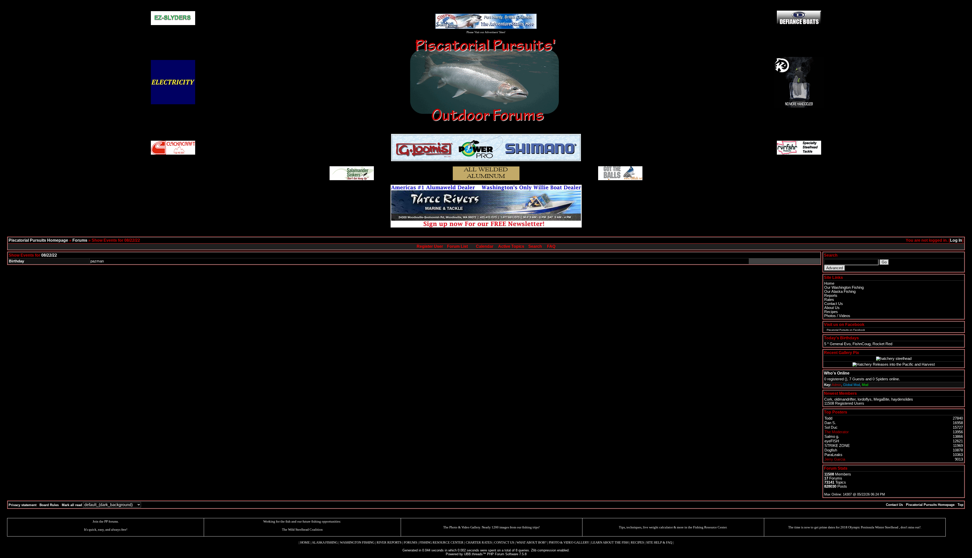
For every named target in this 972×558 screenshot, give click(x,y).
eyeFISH (831, 441)
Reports (830, 296)
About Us (832, 308)
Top (960, 505)
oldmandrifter (845, 399)
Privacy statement (22, 505)
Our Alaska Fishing (840, 292)
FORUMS (410, 542)
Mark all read (72, 505)
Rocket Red (882, 344)
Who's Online (836, 373)
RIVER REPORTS (388, 542)
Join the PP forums (105, 521)
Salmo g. (831, 437)
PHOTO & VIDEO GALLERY (569, 542)
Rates (829, 300)
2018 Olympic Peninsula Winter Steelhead (869, 527)
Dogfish (830, 450)
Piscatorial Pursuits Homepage (38, 240)
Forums (79, 240)
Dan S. (830, 423)
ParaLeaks (833, 455)
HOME (305, 542)
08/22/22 (49, 255)
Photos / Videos (837, 316)
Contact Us (833, 304)
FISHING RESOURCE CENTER (441, 542)
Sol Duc (831, 427)
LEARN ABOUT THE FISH (610, 542)
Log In (956, 240)
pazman (97, 261)
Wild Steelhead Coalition (305, 529)
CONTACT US (504, 542)
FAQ (551, 246)
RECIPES (637, 542)
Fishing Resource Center (709, 527)
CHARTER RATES (479, 542)
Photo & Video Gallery (464, 527)
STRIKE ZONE (837, 446)
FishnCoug (861, 344)
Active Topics (511, 246)
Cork (828, 399)
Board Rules (49, 505)
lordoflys (865, 399)
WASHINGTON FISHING (357, 542)
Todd (828, 418)
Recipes (831, 312)
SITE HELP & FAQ (659, 542)
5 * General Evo (837, 344)
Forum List (457, 246)
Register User (430, 246)
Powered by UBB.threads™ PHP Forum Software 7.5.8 (486, 554)
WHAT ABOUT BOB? (531, 542)
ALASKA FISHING (325, 542)
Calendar (484, 246)
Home (829, 283)
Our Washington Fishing (844, 287)
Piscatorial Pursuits (838, 329)
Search (535, 246)
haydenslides (902, 399)
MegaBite (881, 399)
